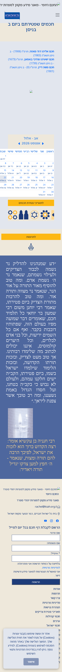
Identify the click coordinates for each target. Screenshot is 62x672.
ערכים (56, 621)
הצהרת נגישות (52, 607)
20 (19, 179)
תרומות (56, 593)
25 (34, 186)
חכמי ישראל (53, 625)
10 (42, 172)
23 (50, 186)
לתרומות (31, 237)
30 (50, 193)
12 (26, 172)
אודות (56, 589)
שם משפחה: (53, 543)
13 (19, 172)
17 (42, 179)
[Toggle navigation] (57, 14)
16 (50, 179)
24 (42, 186)
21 (10, 179)
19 (26, 179)
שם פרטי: (55, 533)
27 (18, 186)
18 (34, 179)
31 (42, 193)
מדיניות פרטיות (51, 602)
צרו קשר (55, 598)
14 (10, 172)
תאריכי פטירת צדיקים (47, 612)
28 (10, 186)
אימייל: (55, 553)
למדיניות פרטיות (51, 567)
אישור (31, 662)
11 (34, 172)
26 (26, 186)
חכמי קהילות (53, 616)
